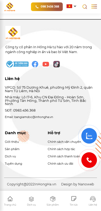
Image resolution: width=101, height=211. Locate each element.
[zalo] (89, 136)
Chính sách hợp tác (61, 149)
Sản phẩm (12, 149)
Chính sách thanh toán (64, 156)
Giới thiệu (12, 142)
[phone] (89, 160)
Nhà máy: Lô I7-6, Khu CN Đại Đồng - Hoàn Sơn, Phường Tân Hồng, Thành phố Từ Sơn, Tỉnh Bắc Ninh (45, 100)
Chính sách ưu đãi (60, 163)
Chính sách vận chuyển (64, 142)
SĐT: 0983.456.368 (20, 110)
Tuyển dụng (13, 163)
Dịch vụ (10, 156)
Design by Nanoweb (77, 184)
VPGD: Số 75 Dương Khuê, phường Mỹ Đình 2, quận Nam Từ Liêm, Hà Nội (49, 89)
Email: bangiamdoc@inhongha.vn (29, 117)
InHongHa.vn (45, 184)
